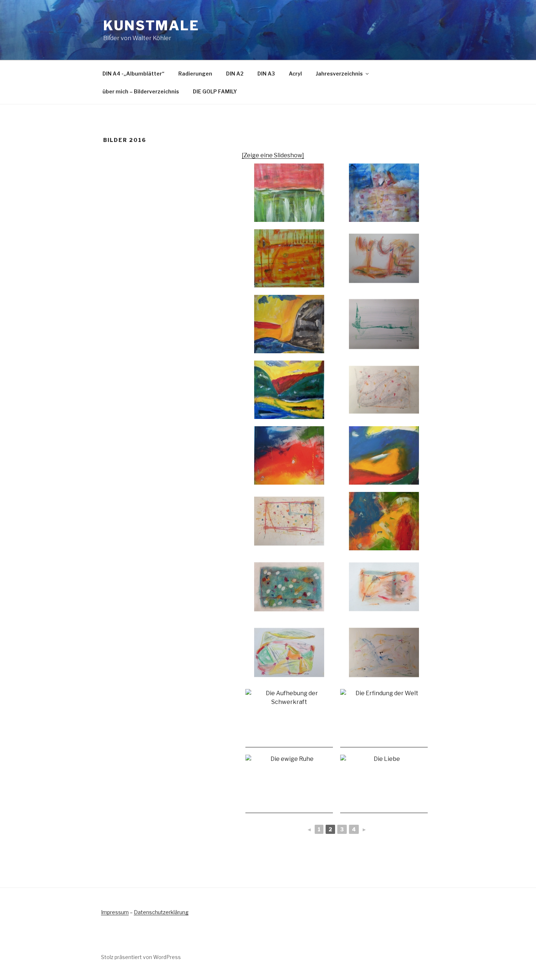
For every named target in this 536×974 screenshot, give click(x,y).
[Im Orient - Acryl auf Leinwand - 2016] (289, 258)
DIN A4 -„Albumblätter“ (133, 73)
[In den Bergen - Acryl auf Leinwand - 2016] (289, 324)
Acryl (295, 73)
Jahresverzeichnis (339, 73)
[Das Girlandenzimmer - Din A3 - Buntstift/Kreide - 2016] (384, 258)
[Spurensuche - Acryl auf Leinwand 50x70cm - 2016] (384, 455)
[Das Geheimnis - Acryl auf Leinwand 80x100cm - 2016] (384, 192)
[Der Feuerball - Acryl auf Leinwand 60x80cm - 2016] (289, 455)
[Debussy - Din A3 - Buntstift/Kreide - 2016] (384, 390)
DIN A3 (266, 73)
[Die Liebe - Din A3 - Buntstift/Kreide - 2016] (384, 784)
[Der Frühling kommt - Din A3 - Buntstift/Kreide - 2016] (289, 521)
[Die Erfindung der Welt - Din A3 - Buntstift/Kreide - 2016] (384, 718)
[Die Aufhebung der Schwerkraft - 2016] (289, 718)
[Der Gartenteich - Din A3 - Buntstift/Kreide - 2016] (289, 587)
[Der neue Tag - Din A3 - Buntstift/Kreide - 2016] (384, 587)
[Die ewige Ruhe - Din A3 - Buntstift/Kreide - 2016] (289, 784)
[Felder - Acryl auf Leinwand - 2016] (289, 192)
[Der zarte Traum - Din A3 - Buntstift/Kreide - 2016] (384, 652)
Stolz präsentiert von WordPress (141, 957)
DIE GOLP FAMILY (215, 91)
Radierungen (195, 73)
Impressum (115, 912)
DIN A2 (235, 73)
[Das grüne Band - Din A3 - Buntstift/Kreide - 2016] (384, 324)
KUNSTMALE (151, 26)
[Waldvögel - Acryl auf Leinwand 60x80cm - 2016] (384, 521)
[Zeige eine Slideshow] (273, 155)
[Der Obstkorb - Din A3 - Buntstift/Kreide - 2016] (289, 652)
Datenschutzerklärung (161, 912)
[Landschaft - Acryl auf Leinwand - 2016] (289, 390)
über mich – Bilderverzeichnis (140, 91)
